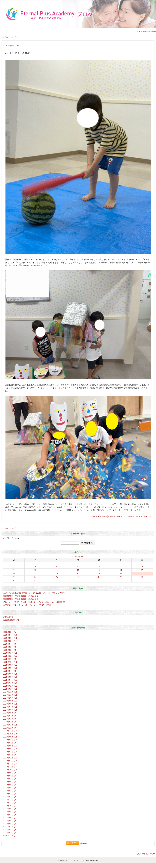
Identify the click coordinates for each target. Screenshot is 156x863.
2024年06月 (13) (10, 710)
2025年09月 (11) (10, 665)
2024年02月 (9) (9, 722)
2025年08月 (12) (10, 668)
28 (121, 577)
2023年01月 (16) (10, 761)
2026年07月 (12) (10, 635)
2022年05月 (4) (9, 785)
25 (57, 577)
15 (142, 570)
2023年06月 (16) (10, 746)
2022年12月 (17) (10, 764)
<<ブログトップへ (10, 37)
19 (78, 574)
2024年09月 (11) (10, 701)
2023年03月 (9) (9, 755)
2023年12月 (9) (9, 728)
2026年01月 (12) (10, 653)
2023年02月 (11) (10, 758)
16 (14, 574)
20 (99, 574)
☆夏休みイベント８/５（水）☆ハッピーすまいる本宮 (27, 605)
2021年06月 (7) (9, 817)
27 (99, 577)
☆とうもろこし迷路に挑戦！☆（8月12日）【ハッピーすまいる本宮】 (34, 593)
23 (14, 577)
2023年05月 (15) (10, 749)
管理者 (104, 516)
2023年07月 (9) (9, 743)
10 (35, 570)
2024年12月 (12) (10, 692)
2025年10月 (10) (10, 662)
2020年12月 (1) (9, 835)
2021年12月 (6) (9, 799)
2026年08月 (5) (9, 632)
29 (142, 577)
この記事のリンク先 (132, 516)
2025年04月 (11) (10, 680)
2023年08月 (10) (10, 740)
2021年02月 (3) (9, 829)
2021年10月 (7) (9, 805)
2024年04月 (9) (9, 716)
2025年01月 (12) (10, 689)
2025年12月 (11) (10, 656)
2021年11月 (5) (9, 802)
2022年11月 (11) (10, 767)
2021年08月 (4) (9, 811)
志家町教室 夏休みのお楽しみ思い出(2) (21, 596)
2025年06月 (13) (10, 674)
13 (99, 570)
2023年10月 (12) (10, 734)
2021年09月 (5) (9, 808)
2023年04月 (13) (10, 752)
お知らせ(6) (8, 617)
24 (35, 577)
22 (142, 574)
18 (57, 574)
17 (35, 574)
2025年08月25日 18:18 (116, 516)
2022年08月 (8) (9, 776)
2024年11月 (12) (10, 695)
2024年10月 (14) (10, 698)
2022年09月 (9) (9, 773)
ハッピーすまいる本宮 (17, 53)
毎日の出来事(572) (11, 620)
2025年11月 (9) (9, 659)
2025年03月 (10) (10, 683)
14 (121, 570)
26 (78, 577)
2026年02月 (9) (9, 650)
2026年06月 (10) (10, 638)
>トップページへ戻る (146, 31)
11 (57, 570)
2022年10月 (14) (10, 769)
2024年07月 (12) (10, 707)
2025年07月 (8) (9, 671)
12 (78, 570)
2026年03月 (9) (9, 647)
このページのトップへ (146, 854)
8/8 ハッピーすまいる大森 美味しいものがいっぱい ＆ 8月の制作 (34, 602)
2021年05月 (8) (9, 820)
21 (121, 574)
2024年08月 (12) (10, 704)
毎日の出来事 (96, 516)
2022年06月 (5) (9, 781)
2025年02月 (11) (10, 686)
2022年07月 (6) (9, 778)
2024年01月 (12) (10, 725)
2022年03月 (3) (9, 790)
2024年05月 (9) (9, 713)
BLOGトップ (146, 516)
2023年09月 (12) (10, 737)
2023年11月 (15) (10, 731)
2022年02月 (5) (9, 793)
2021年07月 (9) (9, 814)
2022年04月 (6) (9, 787)
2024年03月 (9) (9, 719)
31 (35, 580)
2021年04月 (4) (9, 823)
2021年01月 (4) (9, 832)
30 (14, 580)
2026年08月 (79, 556)
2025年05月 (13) (10, 677)
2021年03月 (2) (9, 826)
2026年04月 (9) (9, 644)
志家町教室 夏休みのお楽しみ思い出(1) (21, 599)
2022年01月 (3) (9, 796)
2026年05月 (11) (10, 641)
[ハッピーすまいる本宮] (78, 157)
